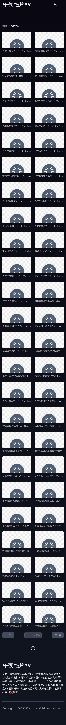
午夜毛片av (16, 4)
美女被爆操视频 (46, 684)
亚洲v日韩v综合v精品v (21, 688)
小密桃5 (15, 677)
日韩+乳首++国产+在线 (34, 677)
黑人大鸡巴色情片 (44, 688)
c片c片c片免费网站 (47, 681)
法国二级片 (31, 684)
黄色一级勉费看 (11, 673)
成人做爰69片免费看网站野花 (36, 673)
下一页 (58, 635)
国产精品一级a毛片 (25, 681)
